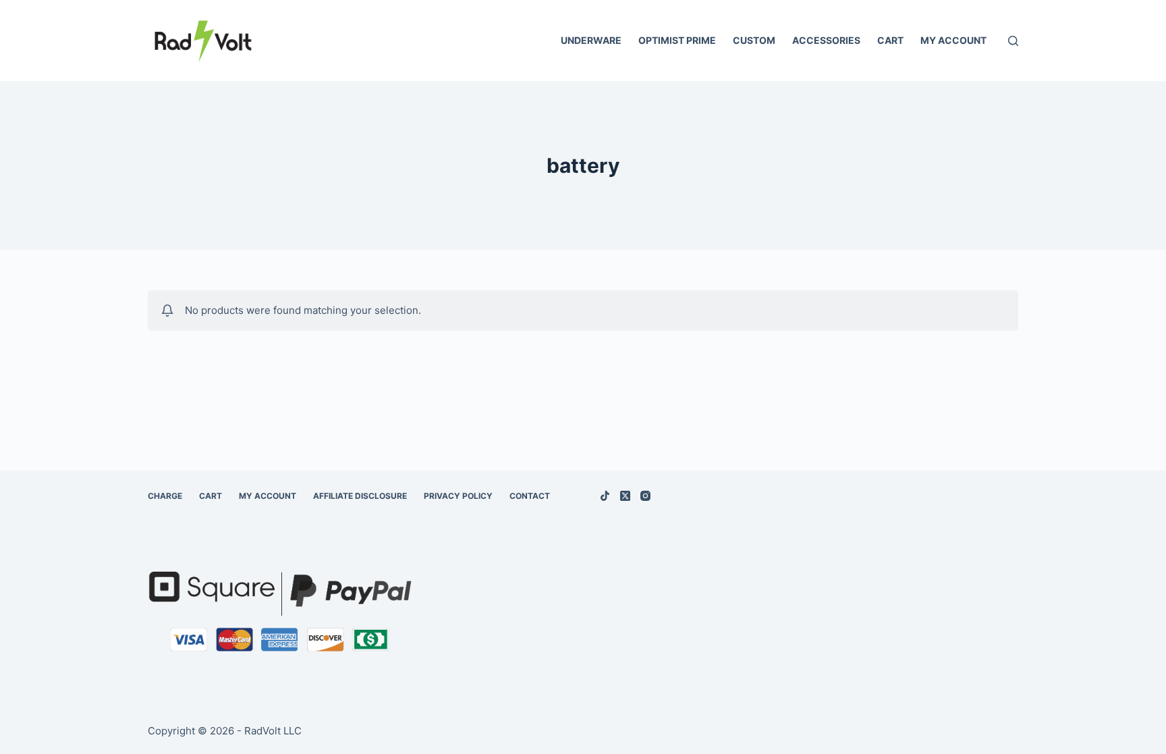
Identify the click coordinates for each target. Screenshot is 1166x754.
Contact (529, 496)
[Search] (1013, 41)
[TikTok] (605, 496)
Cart (890, 40)
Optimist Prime (677, 40)
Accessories (826, 40)
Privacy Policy (458, 496)
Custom (754, 40)
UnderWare (591, 40)
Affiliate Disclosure (360, 496)
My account (953, 40)
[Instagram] (645, 496)
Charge (165, 496)
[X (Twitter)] (625, 496)
